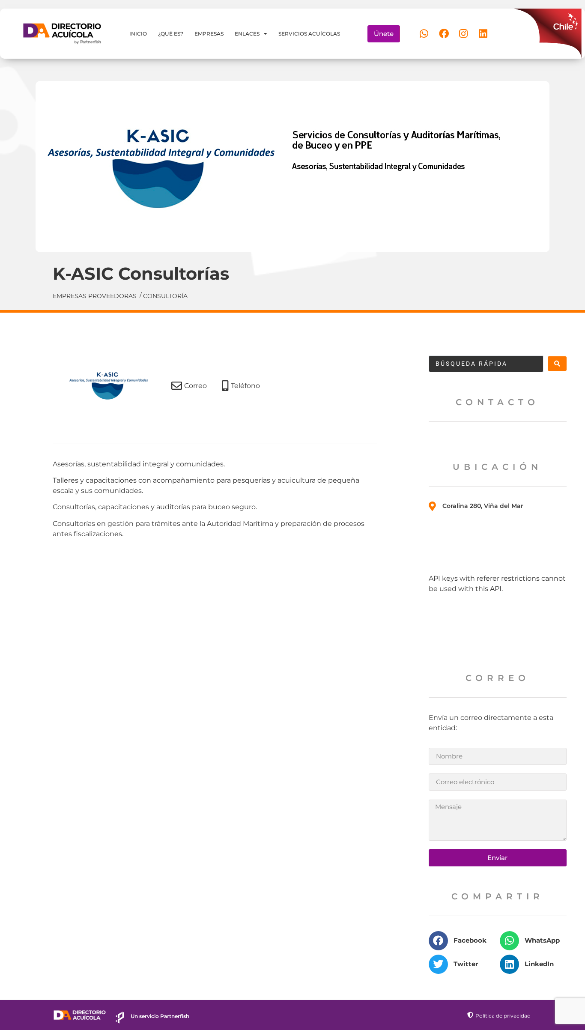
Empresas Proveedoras (95, 296)
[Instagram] (463, 34)
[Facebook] (444, 34)
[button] (462, 940)
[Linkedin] (483, 34)
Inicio (138, 33)
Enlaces (247, 33)
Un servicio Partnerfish (160, 1016)
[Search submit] (557, 363)
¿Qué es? (170, 33)
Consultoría (165, 296)
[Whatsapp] (424, 34)
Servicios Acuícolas (309, 33)
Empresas (209, 33)
